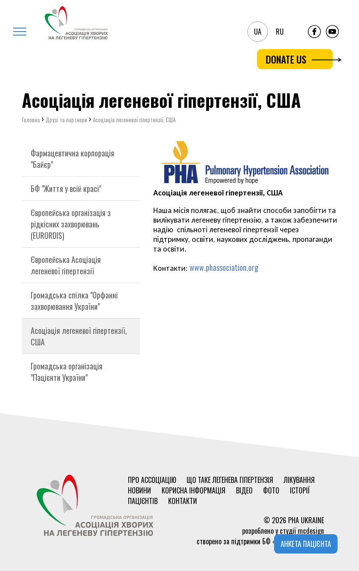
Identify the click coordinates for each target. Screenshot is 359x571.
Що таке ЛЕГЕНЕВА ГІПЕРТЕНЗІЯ (230, 480)
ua (257, 31)
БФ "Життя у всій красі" (66, 188)
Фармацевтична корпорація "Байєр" (72, 158)
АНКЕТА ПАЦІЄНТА (306, 544)
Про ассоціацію (152, 480)
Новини (139, 490)
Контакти (182, 501)
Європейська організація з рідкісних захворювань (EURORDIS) (71, 224)
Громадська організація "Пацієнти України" (66, 371)
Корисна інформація (193, 490)
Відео (244, 490)
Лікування (299, 480)
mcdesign (311, 530)
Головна (31, 119)
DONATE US (286, 59)
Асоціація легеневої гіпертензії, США (79, 336)
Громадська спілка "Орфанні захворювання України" (74, 300)
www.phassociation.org (224, 267)
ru (280, 31)
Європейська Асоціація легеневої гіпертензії (66, 265)
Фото (271, 490)
